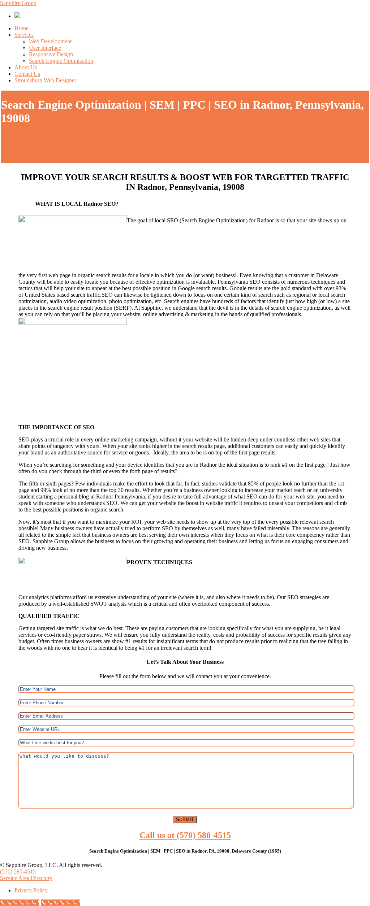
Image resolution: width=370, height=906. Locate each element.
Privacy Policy (31, 890)
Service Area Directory (26, 878)
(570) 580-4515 (18, 871)
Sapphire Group (18, 3)
